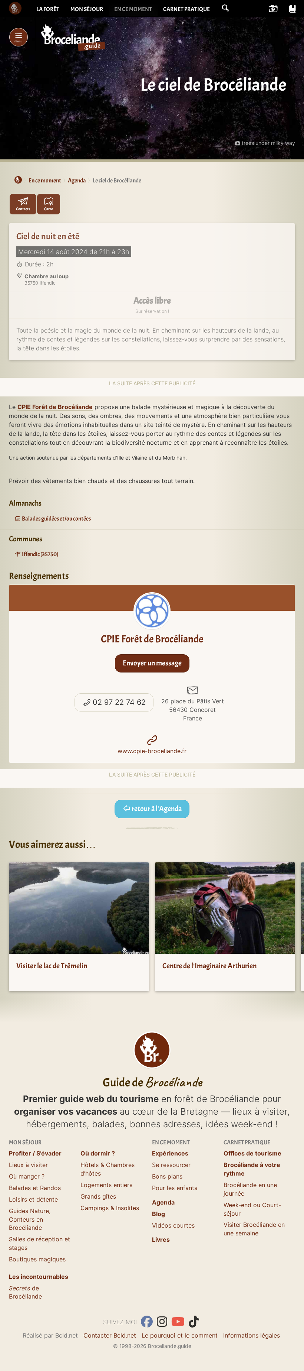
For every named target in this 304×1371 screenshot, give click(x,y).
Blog (158, 1214)
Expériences (170, 1153)
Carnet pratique (186, 9)
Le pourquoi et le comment (180, 1335)
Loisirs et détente (33, 1199)
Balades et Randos (35, 1188)
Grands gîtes (98, 1196)
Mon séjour (86, 9)
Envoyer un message (152, 663)
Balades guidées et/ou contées (56, 518)
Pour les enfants (174, 1188)
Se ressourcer (171, 1165)
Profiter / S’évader (35, 1153)
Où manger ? (26, 1176)
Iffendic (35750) (39, 554)
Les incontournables (38, 1276)
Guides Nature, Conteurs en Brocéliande (29, 1219)
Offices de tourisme (252, 1153)
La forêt (47, 9)
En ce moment (133, 9)
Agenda (163, 1202)
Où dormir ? (97, 1153)
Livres (161, 1239)
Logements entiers (106, 1185)
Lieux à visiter (28, 1165)
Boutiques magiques (37, 1259)
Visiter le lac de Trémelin (51, 965)
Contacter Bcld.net (109, 1335)
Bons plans (167, 1176)
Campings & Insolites (109, 1208)
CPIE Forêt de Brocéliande (55, 407)
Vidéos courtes (173, 1225)
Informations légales (251, 1335)
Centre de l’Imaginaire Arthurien (209, 965)
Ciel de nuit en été (47, 236)
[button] (225, 8)
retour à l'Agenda (156, 808)
